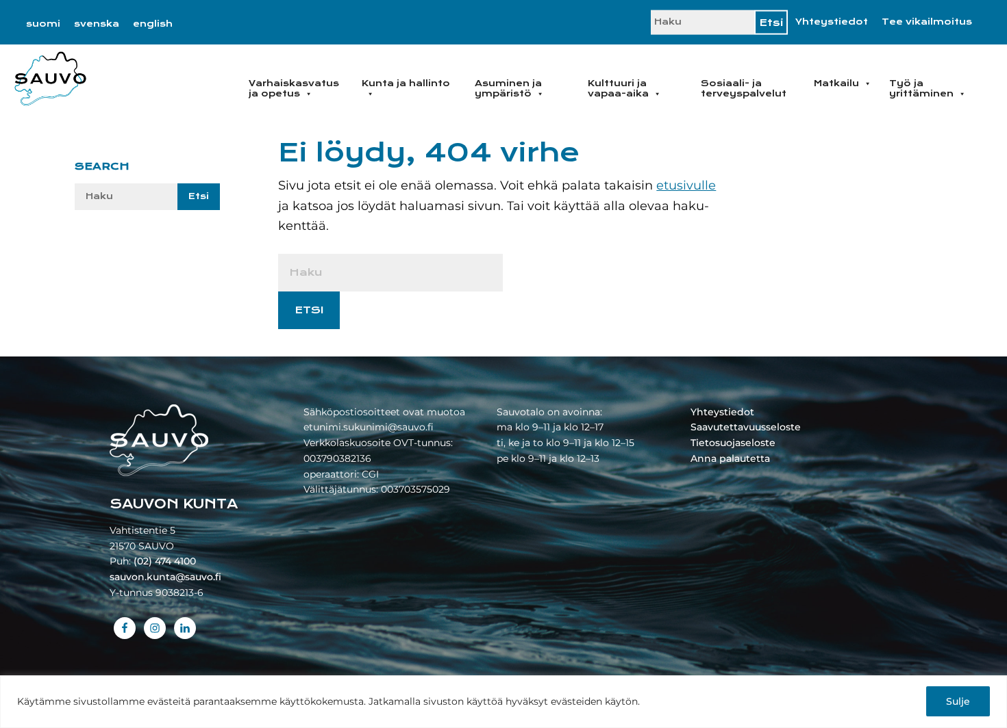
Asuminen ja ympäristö (508, 88)
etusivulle (686, 185)
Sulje (958, 701)
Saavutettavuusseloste (746, 427)
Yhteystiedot (831, 21)
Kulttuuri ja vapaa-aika (618, 88)
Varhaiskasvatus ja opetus (294, 88)
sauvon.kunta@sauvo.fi (165, 577)
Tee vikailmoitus (927, 21)
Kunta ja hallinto (406, 83)
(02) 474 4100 (165, 561)
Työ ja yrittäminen (921, 88)
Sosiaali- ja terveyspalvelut (743, 88)
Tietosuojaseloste (733, 443)
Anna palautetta (730, 458)
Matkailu (836, 83)
